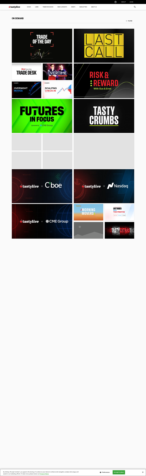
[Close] (143, 472)
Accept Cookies (119, 472)
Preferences (106, 472)
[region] (73, 472)
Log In (131, 2)
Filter (130, 21)
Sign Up (123, 2)
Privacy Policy (44, 474)
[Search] (134, 7)
